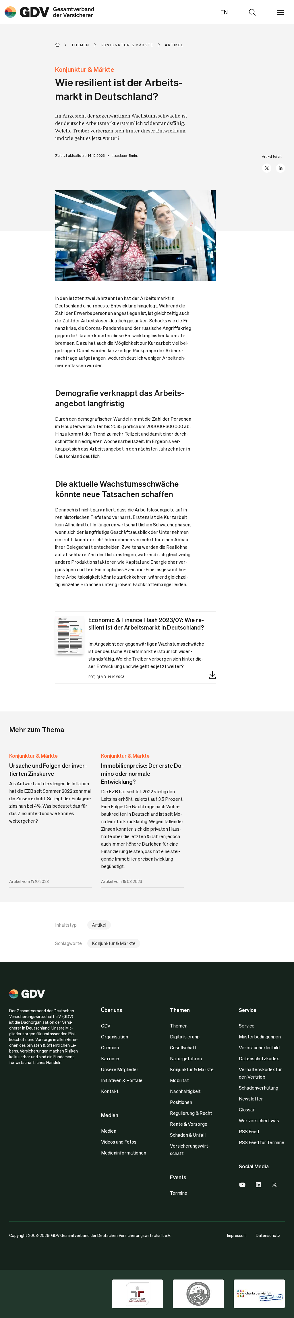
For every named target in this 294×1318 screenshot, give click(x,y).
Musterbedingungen (260, 1037)
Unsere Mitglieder (119, 1069)
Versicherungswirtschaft (190, 1149)
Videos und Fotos (118, 1142)
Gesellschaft (183, 1047)
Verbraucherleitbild (259, 1047)
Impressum (237, 1235)
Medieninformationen (123, 1153)
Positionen (181, 1102)
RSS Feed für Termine (261, 1142)
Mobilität (179, 1080)
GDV (106, 1026)
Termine (178, 1193)
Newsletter (251, 1099)
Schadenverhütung (258, 1088)
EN (224, 12)
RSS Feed (249, 1131)
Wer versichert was (259, 1120)
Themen (178, 1026)
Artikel (99, 925)
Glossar (247, 1110)
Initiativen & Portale (121, 1080)
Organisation (114, 1037)
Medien (108, 1131)
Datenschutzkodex (259, 1058)
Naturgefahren (186, 1058)
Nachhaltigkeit (185, 1091)
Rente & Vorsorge (188, 1124)
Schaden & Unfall (188, 1135)
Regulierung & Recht (191, 1113)
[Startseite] (63, 45)
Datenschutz (268, 1235)
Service (246, 1026)
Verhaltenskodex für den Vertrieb (260, 1073)
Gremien (110, 1047)
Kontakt (110, 1091)
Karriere (110, 1058)
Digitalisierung (185, 1037)
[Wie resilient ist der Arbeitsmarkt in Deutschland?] (49, 12)
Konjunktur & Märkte (33, 755)
